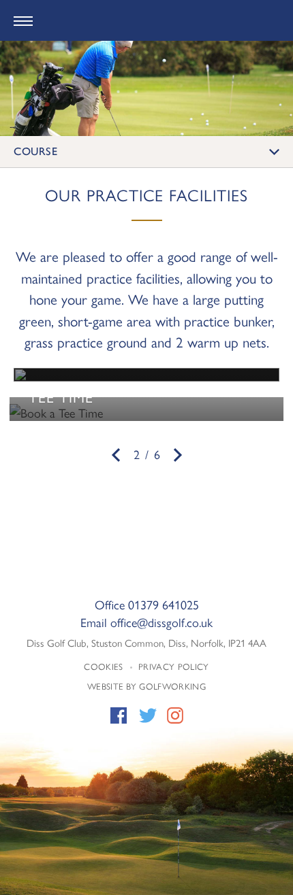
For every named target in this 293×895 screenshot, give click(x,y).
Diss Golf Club (146, 21)
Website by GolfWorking (146, 685)
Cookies (103, 666)
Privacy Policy (173, 666)
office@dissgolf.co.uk (161, 621)
